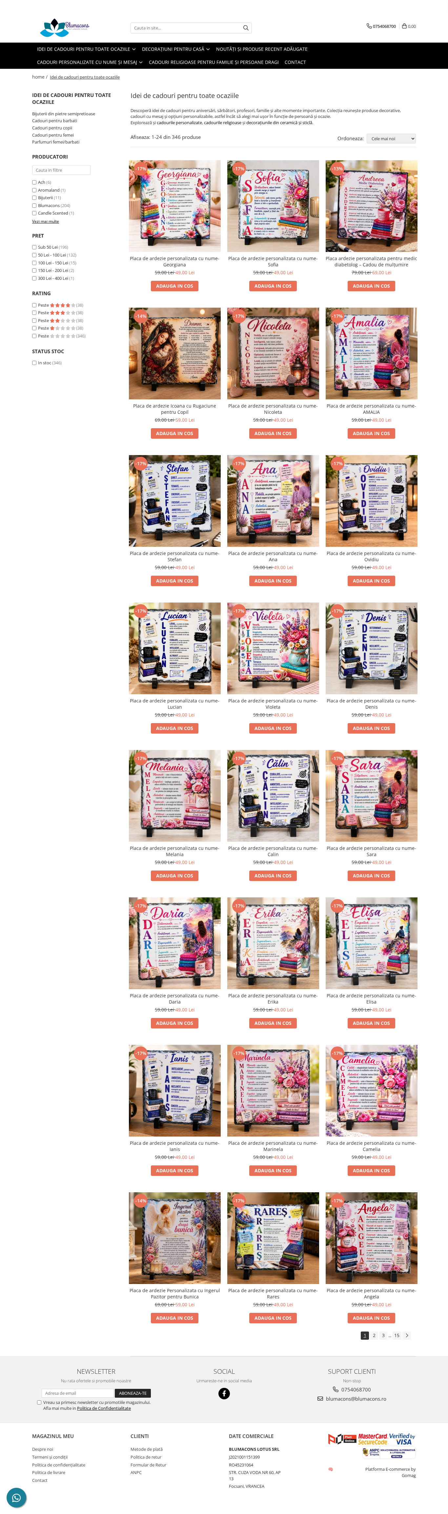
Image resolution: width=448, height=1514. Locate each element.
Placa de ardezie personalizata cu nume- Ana (273, 556)
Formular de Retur (148, 1465)
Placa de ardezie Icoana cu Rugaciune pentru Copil (174, 409)
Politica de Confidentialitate (104, 1408)
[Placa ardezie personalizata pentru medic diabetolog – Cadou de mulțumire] (371, 206)
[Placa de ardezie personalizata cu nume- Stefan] (175, 501)
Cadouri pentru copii (52, 128)
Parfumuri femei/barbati (55, 142)
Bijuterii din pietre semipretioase (63, 114)
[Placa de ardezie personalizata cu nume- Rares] (273, 1238)
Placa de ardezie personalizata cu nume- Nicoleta (273, 409)
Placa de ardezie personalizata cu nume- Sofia (273, 261)
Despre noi (42, 1449)
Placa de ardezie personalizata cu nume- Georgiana (174, 261)
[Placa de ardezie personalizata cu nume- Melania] (175, 796)
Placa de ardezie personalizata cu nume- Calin (273, 851)
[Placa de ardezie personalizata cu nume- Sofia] (273, 206)
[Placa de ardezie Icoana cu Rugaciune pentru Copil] (175, 353)
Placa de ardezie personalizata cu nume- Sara (371, 851)
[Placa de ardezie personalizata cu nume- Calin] (273, 796)
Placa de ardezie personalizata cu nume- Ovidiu (371, 556)
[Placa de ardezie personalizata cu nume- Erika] (273, 943)
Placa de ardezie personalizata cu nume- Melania (174, 851)
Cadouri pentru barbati (54, 121)
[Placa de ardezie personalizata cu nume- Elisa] (371, 943)
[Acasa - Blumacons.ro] (65, 28)
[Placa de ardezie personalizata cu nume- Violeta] (273, 648)
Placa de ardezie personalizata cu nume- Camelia (371, 1146)
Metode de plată (147, 1449)
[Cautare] (246, 28)
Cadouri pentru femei (53, 135)
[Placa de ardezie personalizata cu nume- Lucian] (175, 648)
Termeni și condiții (50, 1457)
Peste (44, 305)
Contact (295, 62)
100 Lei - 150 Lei (53, 263)
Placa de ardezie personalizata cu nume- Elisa (371, 998)
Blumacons (49, 205)
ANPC (136, 1472)
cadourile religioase (222, 122)
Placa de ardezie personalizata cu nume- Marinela (273, 1146)
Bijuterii (45, 198)
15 (396, 1335)
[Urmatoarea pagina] (406, 1336)
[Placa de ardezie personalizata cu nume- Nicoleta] (273, 353)
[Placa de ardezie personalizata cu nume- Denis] (371, 648)
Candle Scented (53, 213)
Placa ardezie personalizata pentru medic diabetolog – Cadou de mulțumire (371, 261)
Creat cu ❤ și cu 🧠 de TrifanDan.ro (331, 1469)
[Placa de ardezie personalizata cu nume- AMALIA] (371, 353)
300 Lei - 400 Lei (53, 278)
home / (40, 77)
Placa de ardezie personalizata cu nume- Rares (273, 1293)
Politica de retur (146, 1457)
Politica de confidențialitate (58, 1465)
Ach (41, 182)
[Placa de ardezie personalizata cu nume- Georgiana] (175, 206)
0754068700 (355, 1389)
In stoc (44, 363)
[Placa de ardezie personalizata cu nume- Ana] (273, 501)
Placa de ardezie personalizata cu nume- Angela (371, 1293)
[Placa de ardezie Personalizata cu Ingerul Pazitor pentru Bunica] (175, 1238)
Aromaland (49, 190)
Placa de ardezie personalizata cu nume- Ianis (174, 1146)
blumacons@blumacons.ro (355, 1398)
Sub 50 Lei (48, 247)
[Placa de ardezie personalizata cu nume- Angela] (371, 1238)
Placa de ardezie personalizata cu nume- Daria (174, 998)
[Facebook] (224, 1393)
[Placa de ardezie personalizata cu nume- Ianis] (175, 1091)
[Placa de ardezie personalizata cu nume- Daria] (175, 943)
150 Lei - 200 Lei (53, 270)
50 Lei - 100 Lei (52, 255)
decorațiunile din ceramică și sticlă (279, 122)
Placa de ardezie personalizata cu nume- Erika (273, 998)
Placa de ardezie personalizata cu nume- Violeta (273, 704)
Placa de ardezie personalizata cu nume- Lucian (174, 704)
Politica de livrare (48, 1472)
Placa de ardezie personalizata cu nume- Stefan (174, 556)
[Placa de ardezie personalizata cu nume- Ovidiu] (371, 501)
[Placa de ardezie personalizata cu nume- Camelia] (371, 1091)
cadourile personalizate (179, 122)
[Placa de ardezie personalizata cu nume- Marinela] (273, 1091)
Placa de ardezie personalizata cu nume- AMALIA (371, 409)
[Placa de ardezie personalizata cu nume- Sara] (371, 796)
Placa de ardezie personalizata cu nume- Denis (371, 704)
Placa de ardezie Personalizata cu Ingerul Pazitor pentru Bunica (175, 1293)
